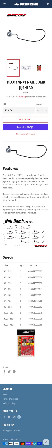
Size (4, 104)
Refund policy (9, 403)
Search (6, 394)
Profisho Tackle (15, 439)
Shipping (22, 96)
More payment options (25, 134)
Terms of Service (10, 398)
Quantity (39, 104)
